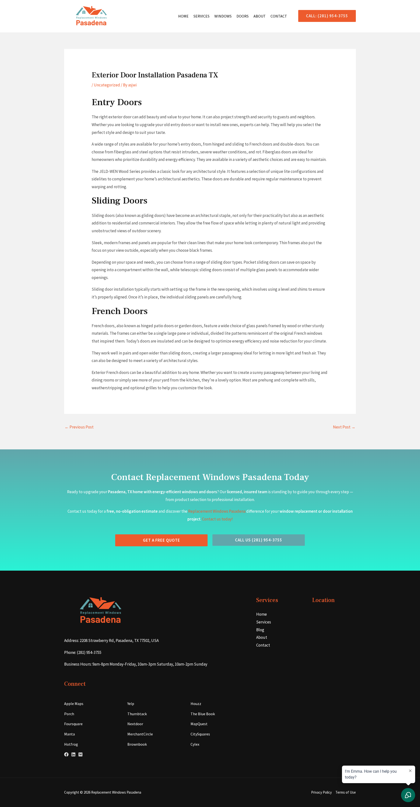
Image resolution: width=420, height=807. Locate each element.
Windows (223, 16)
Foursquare (73, 723)
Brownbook (137, 744)
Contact (279, 16)
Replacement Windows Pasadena (216, 511)
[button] (325, 16)
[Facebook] (66, 754)
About (260, 16)
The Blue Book (203, 713)
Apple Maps (73, 703)
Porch (69, 713)
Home (183, 16)
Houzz (196, 703)
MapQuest (199, 723)
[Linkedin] (73, 754)
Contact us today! (217, 519)
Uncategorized (107, 85)
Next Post (344, 427)
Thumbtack (137, 713)
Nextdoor (135, 723)
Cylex (195, 744)
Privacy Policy (321, 792)
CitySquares (200, 734)
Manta (69, 734)
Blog (260, 629)
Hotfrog (71, 744)
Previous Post (79, 427)
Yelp (130, 703)
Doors (242, 16)
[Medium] (80, 754)
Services (201, 16)
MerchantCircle (140, 734)
